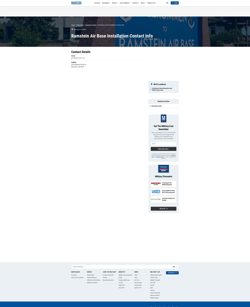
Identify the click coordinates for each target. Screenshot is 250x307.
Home (73, 25)
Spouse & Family (154, 295)
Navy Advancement (108, 280)
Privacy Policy (160, 157)
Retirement (122, 285)
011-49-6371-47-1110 (78, 58)
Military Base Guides (156, 275)
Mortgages (105, 3)
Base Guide (80, 25)
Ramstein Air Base (90, 25)
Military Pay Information (93, 280)
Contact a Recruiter (108, 275)
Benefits (135, 3)
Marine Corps (138, 282)
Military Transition (155, 280)
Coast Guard (137, 285)
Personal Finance (92, 277)
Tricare (121, 282)
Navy (135, 277)
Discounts (121, 287)
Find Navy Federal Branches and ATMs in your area (162, 89)
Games (152, 285)
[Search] (167, 2)
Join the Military (124, 3)
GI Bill (120, 277)
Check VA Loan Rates (77, 277)
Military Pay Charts (92, 282)
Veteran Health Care (124, 280)
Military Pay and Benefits (125, 275)
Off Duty (152, 282)
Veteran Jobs (154, 277)
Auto (151, 287)
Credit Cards (90, 275)
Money (114, 3)
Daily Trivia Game (155, 293)
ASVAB (105, 277)
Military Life (151, 3)
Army (135, 275)
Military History (154, 298)
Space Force (137, 287)
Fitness (152, 290)
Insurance (97, 3)
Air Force (136, 280)
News (142, 3)
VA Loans (74, 275)
